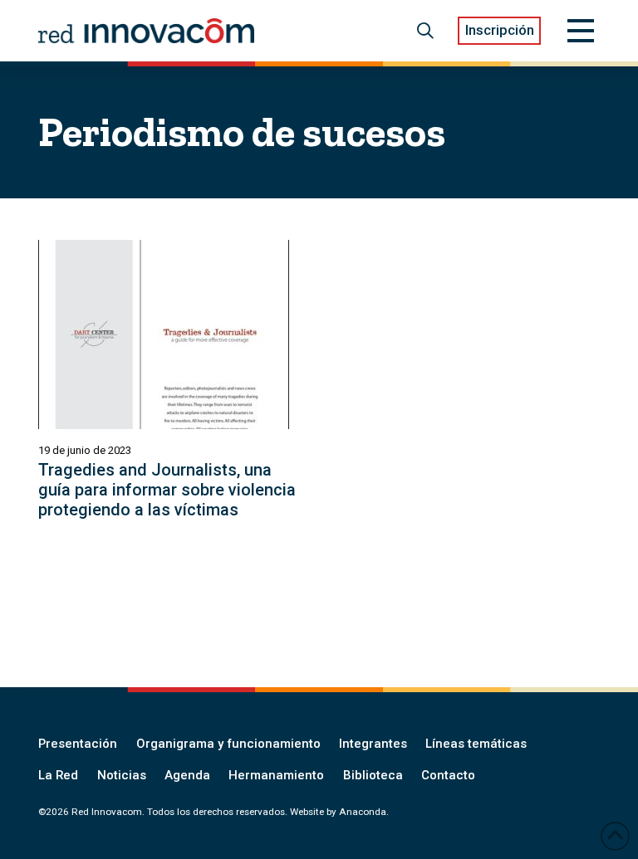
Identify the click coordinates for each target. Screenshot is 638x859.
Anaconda (362, 812)
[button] (425, 31)
